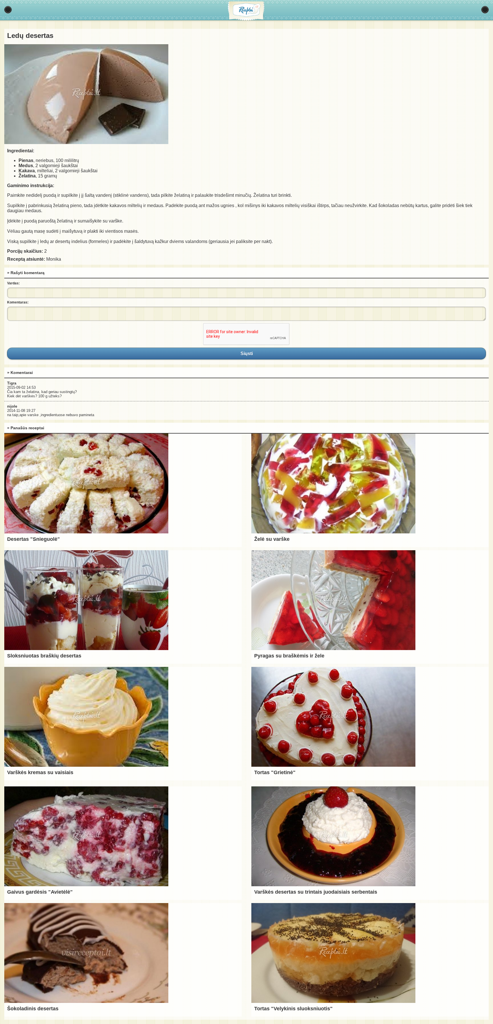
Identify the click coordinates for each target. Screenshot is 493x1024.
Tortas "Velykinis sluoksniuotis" (293, 1008)
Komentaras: (18, 302)
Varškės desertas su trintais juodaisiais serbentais (315, 892)
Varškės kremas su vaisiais (40, 772)
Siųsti (246, 353)
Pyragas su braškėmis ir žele (289, 656)
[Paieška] (485, 9)
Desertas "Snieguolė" (33, 539)
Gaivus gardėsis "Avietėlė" (40, 892)
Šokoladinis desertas (32, 1008)
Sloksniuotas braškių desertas (44, 656)
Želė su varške (272, 539)
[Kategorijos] (8, 9)
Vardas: (13, 283)
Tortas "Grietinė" (275, 772)
